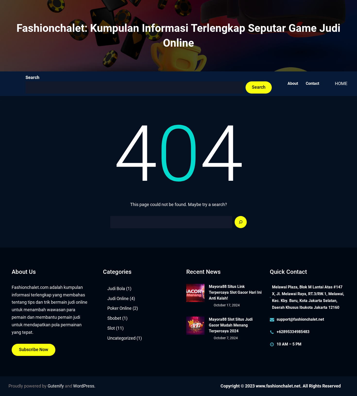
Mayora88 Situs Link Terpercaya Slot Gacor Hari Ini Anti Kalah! (235, 292)
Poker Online (119, 308)
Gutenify (56, 386)
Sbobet (114, 318)
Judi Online (118, 298)
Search (32, 77)
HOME (341, 83)
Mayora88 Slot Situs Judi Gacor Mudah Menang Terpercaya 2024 (231, 325)
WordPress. (84, 386)
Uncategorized (121, 338)
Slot (111, 328)
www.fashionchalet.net (278, 386)
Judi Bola (116, 288)
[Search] (241, 222)
